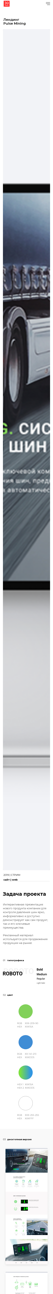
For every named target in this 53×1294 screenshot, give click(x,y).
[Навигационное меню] (48, 3)
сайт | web (10, 879)
